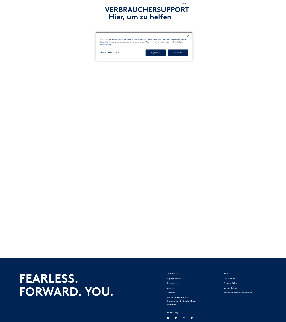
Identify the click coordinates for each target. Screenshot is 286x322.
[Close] (188, 35)
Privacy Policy (230, 283)
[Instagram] (184, 318)
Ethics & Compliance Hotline (238, 292)
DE (183, 3)
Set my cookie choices (109, 52)
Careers (170, 288)
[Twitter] (176, 318)
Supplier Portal (174, 278)
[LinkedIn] (192, 318)
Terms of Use (173, 283)
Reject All (155, 52)
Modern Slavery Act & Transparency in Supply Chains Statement (181, 301)
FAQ (226, 273)
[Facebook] (168, 318)
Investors (171, 292)
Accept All (177, 52)
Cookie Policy (230, 288)
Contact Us (172, 273)
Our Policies (229, 278)
